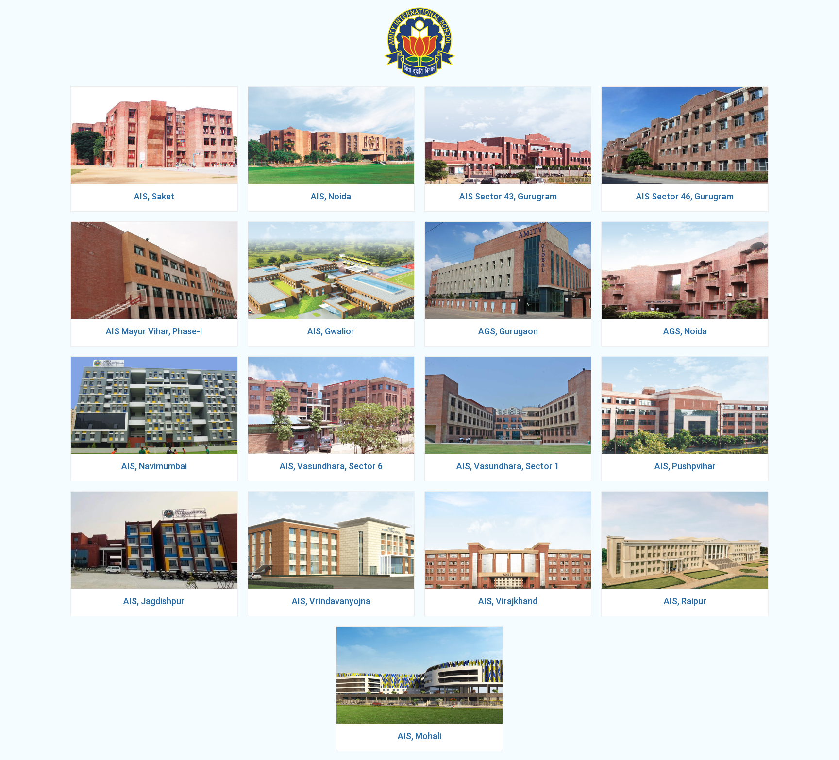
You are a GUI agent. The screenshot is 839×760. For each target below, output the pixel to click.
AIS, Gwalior (330, 331)
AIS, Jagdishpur (154, 601)
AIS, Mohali (419, 736)
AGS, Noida (685, 331)
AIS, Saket (154, 196)
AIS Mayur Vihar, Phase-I (154, 331)
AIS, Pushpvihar (685, 466)
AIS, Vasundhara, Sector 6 (331, 466)
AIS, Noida (331, 196)
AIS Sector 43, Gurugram (508, 196)
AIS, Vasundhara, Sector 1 (507, 466)
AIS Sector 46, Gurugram (685, 196)
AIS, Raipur (685, 601)
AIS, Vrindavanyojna (331, 601)
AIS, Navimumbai (154, 466)
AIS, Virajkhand (507, 601)
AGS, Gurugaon (508, 331)
